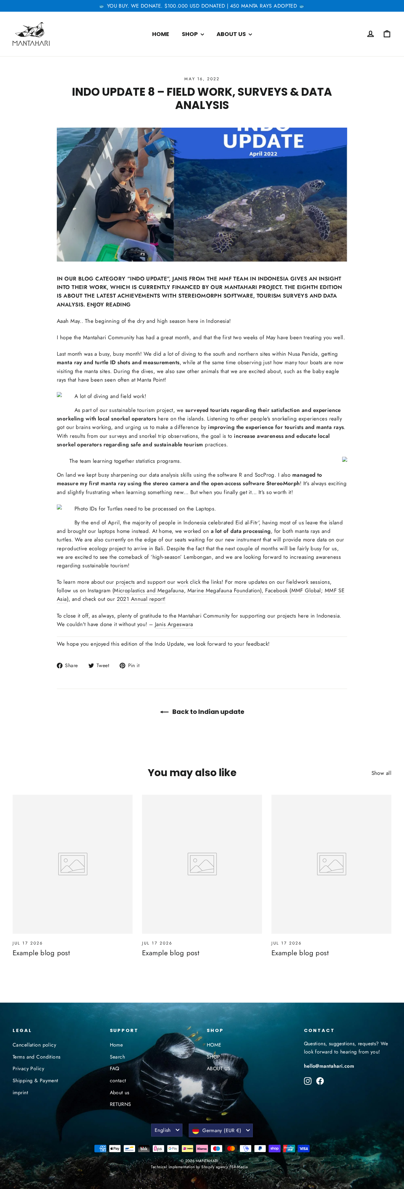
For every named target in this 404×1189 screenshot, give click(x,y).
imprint (20, 1092)
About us (119, 1092)
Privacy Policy (28, 1068)
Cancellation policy (34, 1044)
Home (116, 1044)
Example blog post (41, 953)
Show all (381, 773)
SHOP (190, 34)
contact (118, 1080)
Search (117, 1056)
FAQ (114, 1068)
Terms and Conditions (37, 1056)
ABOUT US (232, 34)
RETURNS (120, 1104)
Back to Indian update (207, 711)
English (163, 1130)
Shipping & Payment (35, 1080)
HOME (160, 34)
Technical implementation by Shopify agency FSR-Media (199, 1167)
